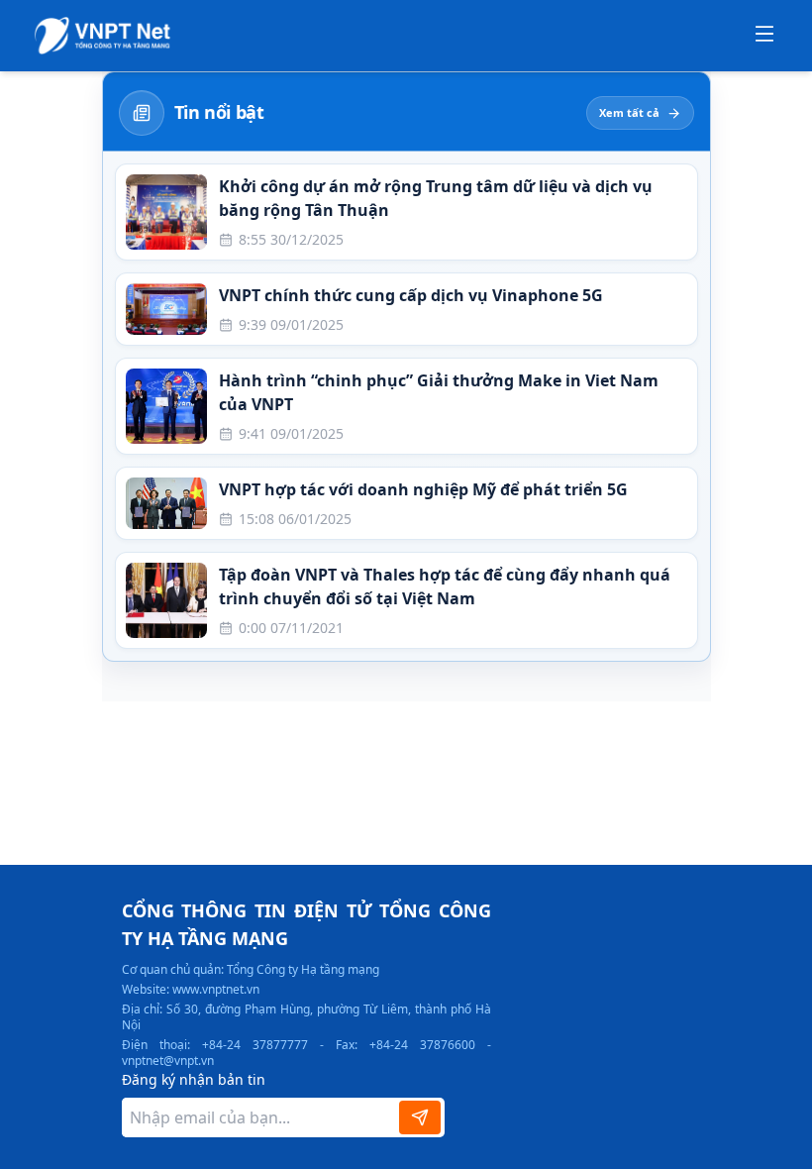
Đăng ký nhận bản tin (193, 1079)
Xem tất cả (629, 112)
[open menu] (764, 36)
